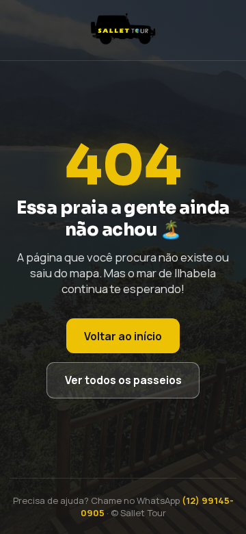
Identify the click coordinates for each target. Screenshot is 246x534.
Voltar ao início (123, 336)
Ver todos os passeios (123, 379)
